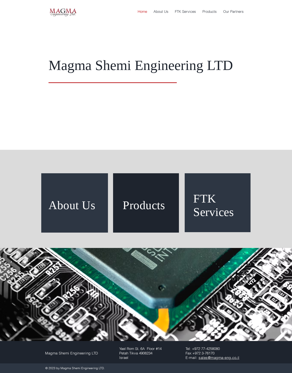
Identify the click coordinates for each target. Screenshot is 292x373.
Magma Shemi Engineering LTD (71, 353)
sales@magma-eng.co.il (219, 357)
